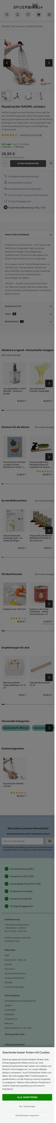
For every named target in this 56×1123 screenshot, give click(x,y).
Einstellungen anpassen (27, 1115)
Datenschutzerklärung (21, 1085)
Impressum (7, 1088)
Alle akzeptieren (27, 1097)
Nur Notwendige (27, 1106)
